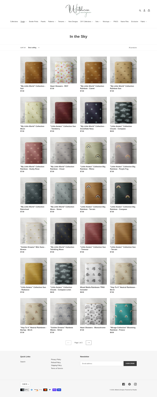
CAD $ (24, 384)
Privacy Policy (56, 359)
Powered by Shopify (131, 390)
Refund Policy (56, 362)
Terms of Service (57, 368)
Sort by (23, 47)
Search (22, 362)
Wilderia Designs (120, 390)
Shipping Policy (56, 365)
